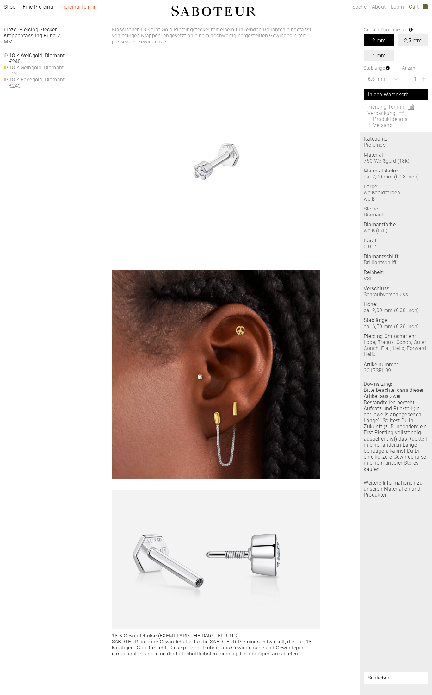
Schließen (379, 678)
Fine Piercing (38, 7)
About (379, 7)
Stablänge (374, 68)
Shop (10, 7)
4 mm (379, 56)
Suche (359, 7)
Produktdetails (390, 119)
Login (397, 7)
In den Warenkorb (388, 94)
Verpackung (381, 113)
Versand (382, 125)
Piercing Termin (78, 7)
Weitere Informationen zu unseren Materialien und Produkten (393, 489)
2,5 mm (413, 40)
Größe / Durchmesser (386, 29)
